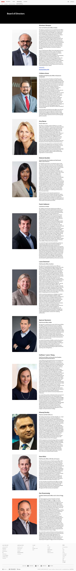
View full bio (41, 67)
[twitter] (13, 569)
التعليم (33, 547)
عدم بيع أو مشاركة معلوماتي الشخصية (65, 569)
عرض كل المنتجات (4, 558)
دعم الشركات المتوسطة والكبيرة (50, 552)
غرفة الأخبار (64, 552)
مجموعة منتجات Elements (5, 555)
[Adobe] (3, 1)
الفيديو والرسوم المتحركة (4, 551)
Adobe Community (49, 549)
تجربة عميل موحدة (19, 549)
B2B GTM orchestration (20, 552)
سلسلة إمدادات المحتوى (19, 548)
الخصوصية (50, 569)
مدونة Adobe (64, 562)
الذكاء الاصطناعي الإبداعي (5, 547)
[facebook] (9, 569)
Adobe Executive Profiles (12, 4)
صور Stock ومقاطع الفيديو (5, 556)
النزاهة (63, 559)
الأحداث (63, 551)
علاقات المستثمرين (64, 555)
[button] (68, 1)
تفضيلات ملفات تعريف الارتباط (59, 569)
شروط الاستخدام (53, 569)
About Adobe (8, 1)
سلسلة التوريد (64, 556)
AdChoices (72, 569)
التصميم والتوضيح (4, 549)
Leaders (14, 1)
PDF (2, 552)
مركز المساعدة (48, 547)
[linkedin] (14, 569)
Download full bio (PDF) (44, 69)
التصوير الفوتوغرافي (4, 548)
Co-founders (25, 1)
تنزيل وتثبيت (48, 548)
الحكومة (33, 549)
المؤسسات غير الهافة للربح (34, 548)
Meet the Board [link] (19, 1)
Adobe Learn (49, 551)
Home (2, 4)
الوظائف (63, 549)
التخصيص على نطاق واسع (20, 547)
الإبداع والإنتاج (18, 551)
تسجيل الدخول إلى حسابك (65, 547)
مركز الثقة (63, 558)
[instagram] (11, 569)
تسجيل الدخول (72, 1)
